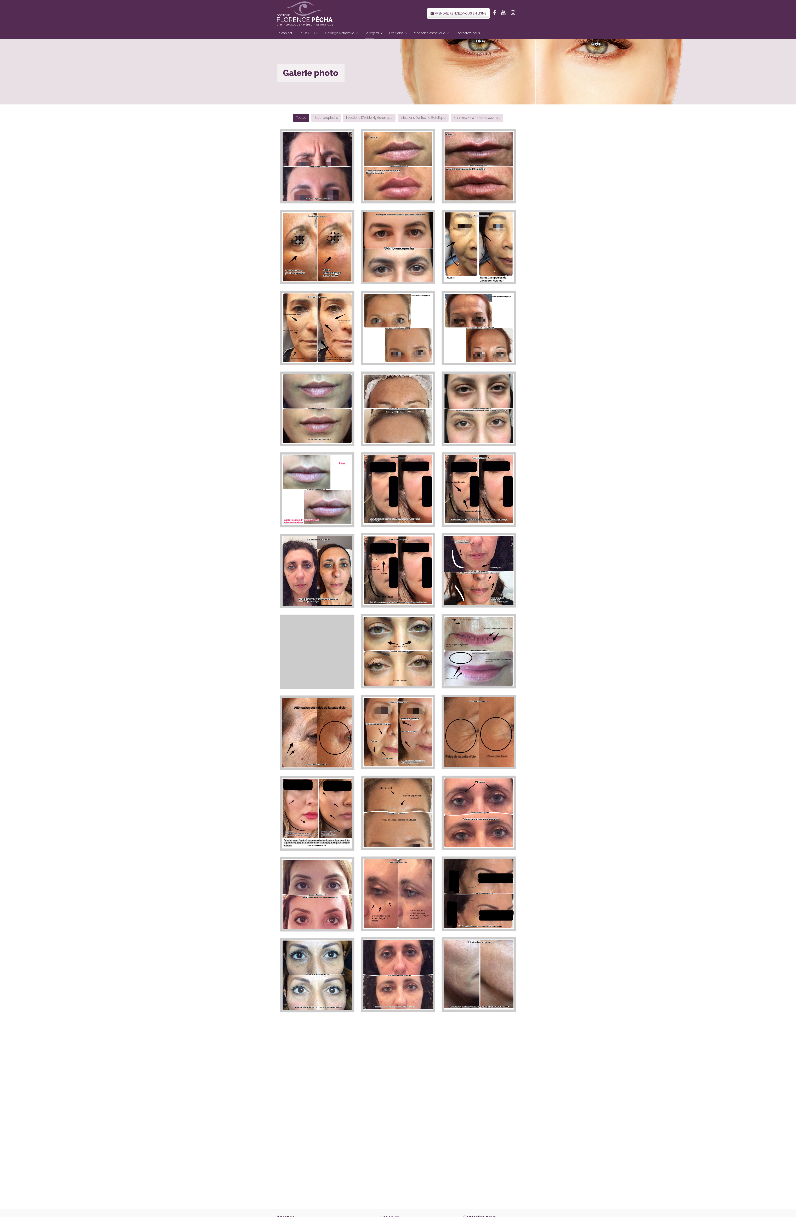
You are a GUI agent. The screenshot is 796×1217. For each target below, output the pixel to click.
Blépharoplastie (326, 118)
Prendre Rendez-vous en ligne (460, 13)
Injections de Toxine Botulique (423, 118)
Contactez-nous (467, 33)
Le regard (371, 33)
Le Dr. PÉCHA (309, 33)
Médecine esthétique (429, 33)
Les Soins (396, 33)
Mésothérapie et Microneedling (477, 118)
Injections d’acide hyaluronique (369, 118)
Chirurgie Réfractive (339, 33)
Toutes (301, 118)
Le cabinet (284, 33)
